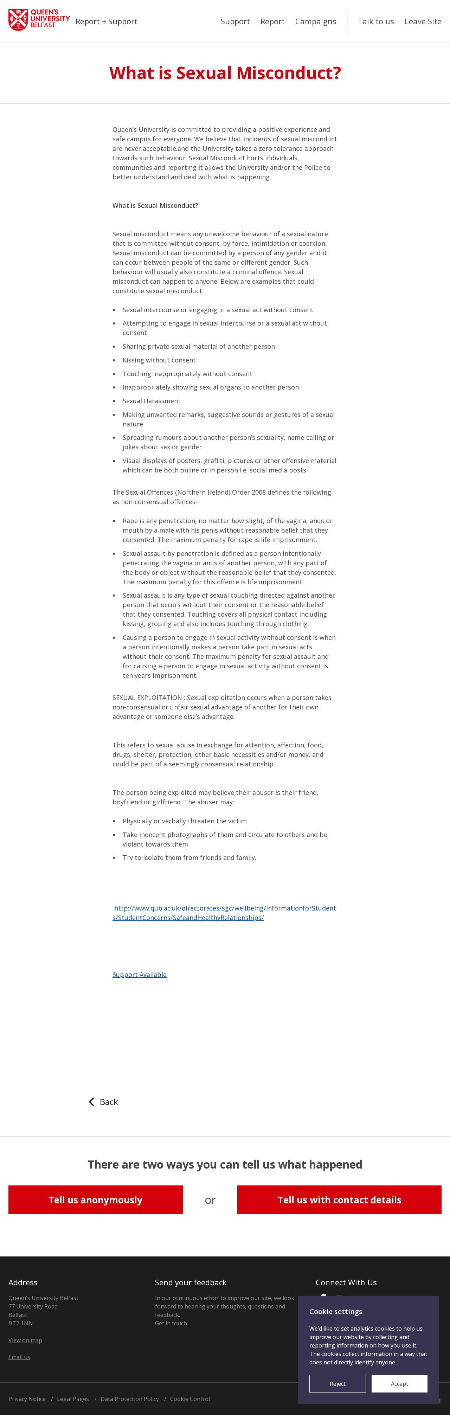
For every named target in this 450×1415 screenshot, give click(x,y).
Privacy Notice (27, 1399)
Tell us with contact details (339, 1200)
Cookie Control (190, 1399)
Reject (338, 1384)
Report (273, 21)
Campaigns (315, 21)
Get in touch (171, 1323)
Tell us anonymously (95, 1200)
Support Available (139, 974)
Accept (399, 1384)
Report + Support (106, 21)
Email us (19, 1357)
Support (235, 21)
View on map (25, 1340)
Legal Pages (73, 1399)
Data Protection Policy (130, 1399)
